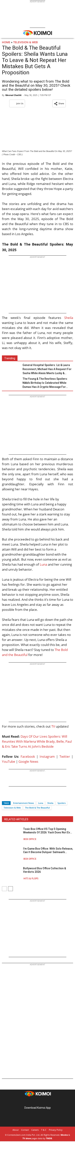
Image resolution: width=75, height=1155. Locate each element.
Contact (25, 1129)
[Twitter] (11, 796)
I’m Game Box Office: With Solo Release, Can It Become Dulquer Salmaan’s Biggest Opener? (48, 850)
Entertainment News (23, 803)
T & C (43, 1129)
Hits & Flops (30, 878)
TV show (26, 1138)
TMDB (49, 1138)
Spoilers (62, 803)
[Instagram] (32, 1102)
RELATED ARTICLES (16, 819)
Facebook (28, 756)
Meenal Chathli (13, 95)
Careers (35, 1129)
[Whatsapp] (18, 796)
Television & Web (25, 42)
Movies (64, 1134)
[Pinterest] (37, 1102)
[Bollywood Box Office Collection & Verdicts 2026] (11, 873)
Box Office (29, 839)
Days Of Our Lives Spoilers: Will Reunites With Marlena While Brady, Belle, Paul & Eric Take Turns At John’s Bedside (37, 741)
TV (53, 726)
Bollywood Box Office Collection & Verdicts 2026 (44, 870)
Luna (43, 564)
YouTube (8, 761)
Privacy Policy (55, 1129)
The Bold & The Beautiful (37, 807)
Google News (28, 761)
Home (6, 42)
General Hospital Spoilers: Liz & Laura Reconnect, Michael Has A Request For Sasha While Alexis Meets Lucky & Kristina (47, 369)
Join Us (19, 103)
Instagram (47, 756)
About (15, 1129)
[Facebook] (5, 796)
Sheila (68, 317)
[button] (59, 103)
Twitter (64, 756)
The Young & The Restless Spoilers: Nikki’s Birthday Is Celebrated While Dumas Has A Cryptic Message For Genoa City (45, 383)
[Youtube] (48, 1102)
